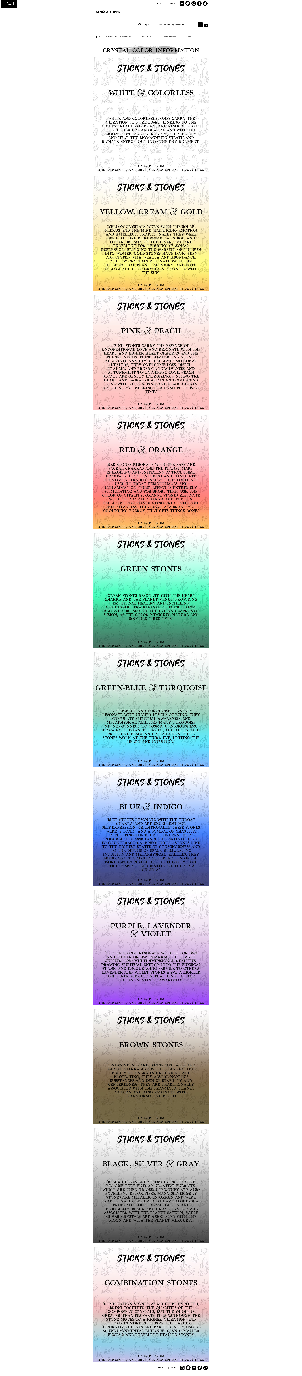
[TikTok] (205, 3)
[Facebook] (199, 3)
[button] (206, 24)
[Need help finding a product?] (200, 24)
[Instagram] (193, 3)
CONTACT (159, 3)
